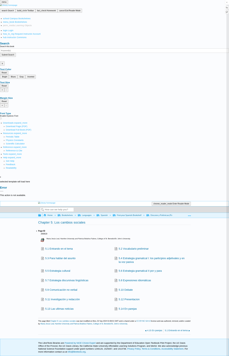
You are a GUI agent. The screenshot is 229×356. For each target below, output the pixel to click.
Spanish (104, 215)
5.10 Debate (126, 289)
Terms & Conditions (151, 349)
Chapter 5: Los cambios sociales (63, 321)
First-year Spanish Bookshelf (129, 215)
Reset (4, 73)
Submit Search (8, 55)
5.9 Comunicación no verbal (61, 289)
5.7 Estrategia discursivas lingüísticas (66, 280)
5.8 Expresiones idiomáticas (135, 280)
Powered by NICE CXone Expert (80, 343)
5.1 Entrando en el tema (59, 248)
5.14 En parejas (128, 308)
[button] (10, 164)
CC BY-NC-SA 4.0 (143, 321)
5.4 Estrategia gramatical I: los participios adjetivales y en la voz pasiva (152, 260)
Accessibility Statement (172, 349)
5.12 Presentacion (129, 299)
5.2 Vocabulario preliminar (134, 248)
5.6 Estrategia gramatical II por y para (140, 270)
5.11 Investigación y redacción (62, 299)
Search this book (7, 46)
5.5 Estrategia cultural (57, 270)
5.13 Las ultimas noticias (59, 308)
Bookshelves (67, 215)
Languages (86, 215)
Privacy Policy (134, 349)
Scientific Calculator (15, 143)
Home (50, 215)
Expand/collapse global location (189, 214)
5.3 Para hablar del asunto (60, 258)
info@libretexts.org (76, 352)
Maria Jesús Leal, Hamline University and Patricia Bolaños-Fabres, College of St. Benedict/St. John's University (84, 324)
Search (42, 210)
